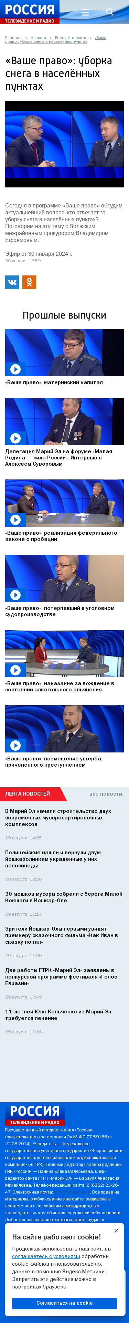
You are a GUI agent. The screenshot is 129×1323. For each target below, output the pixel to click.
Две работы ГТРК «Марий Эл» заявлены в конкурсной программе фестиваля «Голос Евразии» (61, 977)
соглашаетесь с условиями (46, 1256)
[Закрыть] (116, 1231)
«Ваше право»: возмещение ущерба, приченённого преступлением (54, 762)
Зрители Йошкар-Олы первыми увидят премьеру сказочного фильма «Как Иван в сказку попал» (61, 936)
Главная (13, 38)
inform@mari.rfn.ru (72, 1192)
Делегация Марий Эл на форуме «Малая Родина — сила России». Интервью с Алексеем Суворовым (58, 458)
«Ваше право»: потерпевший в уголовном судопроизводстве (60, 611)
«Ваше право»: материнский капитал (54, 382)
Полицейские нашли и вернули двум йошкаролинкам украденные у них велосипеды (53, 859)
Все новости (105, 794)
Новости (38, 38)
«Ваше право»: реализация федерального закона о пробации (61, 536)
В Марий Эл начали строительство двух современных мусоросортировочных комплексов (58, 818)
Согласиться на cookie (64, 1303)
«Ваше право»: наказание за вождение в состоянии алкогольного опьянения (59, 686)
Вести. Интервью (70, 38)
